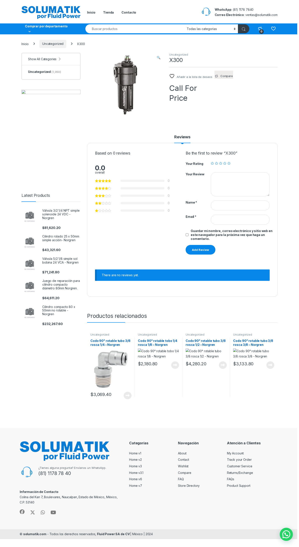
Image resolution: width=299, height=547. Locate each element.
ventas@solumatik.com (261, 15)
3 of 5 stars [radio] (220, 163)
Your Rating (194, 163)
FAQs (230, 479)
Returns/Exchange (240, 473)
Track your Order (239, 459)
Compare (184, 473)
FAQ (181, 479)
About (182, 453)
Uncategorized (52, 44)
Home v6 (135, 479)
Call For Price (183, 87)
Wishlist (183, 466)
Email (191, 216)
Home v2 (135, 459)
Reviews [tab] (182, 137)
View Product (126, 395)
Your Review (195, 174)
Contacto (128, 12)
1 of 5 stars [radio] (212, 163)
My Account (235, 453)
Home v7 (135, 485)
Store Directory (189, 485)
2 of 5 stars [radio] (216, 163)
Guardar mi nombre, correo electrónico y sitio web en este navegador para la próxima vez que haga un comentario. (232, 235)
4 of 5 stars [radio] (224, 163)
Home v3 (135, 466)
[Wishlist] (273, 28)
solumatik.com (34, 534)
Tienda (108, 12)
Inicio (91, 12)
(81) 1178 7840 (243, 9)
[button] (158, 57)
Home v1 (135, 453)
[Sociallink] (22, 511)
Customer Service (239, 466)
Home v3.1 (136, 473)
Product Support (238, 485)
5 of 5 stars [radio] (228, 163)
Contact (183, 459)
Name (191, 202)
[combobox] (134, 28)
